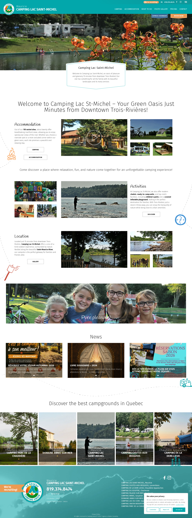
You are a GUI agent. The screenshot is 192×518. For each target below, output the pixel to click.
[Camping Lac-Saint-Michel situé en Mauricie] (94, 267)
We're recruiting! (151, 2)
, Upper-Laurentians (138, 501)
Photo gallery (161, 9)
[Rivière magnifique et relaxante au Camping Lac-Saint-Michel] (162, 267)
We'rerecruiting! (10, 488)
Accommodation (131, 9)
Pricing (173, 9)
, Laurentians (140, 485)
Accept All (179, 510)
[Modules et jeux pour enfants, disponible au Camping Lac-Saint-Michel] (35, 201)
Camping (118, 9)
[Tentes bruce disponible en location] (162, 155)
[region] (166, 503)
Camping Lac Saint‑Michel (36, 9)
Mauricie (21, 6)
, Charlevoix (135, 490)
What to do (147, 9)
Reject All (166, 510)
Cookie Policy (180, 505)
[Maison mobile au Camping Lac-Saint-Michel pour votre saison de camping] (140, 155)
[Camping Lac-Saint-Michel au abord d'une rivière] (151, 251)
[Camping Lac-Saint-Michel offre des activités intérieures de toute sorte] (24, 217)
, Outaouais (138, 504)
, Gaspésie (132, 496)
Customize (153, 510)
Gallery (35, 261)
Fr (161, 2)
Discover (151, 214)
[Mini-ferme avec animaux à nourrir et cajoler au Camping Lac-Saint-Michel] (140, 267)
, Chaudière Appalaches (142, 488)
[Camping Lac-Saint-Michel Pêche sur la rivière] (94, 217)
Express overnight (159, 16)
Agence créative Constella (110, 516)
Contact (183, 9)
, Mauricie (136, 483)
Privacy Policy (96, 514)
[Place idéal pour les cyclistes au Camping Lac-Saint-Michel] (46, 217)
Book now (178, 16)
